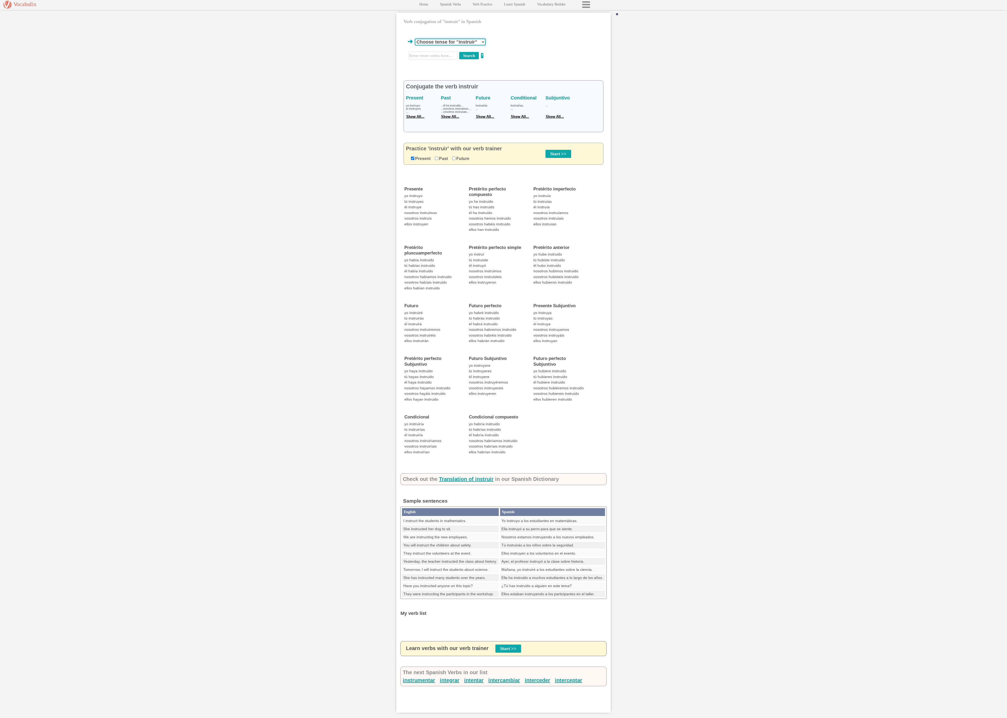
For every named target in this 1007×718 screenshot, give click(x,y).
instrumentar (419, 680)
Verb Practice (482, 4)
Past (443, 158)
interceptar (568, 680)
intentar (474, 680)
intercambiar (504, 680)
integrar (449, 680)
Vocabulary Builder (551, 4)
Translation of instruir (466, 479)
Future (462, 158)
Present (423, 158)
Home (423, 4)
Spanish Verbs (450, 4)
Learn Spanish (514, 4)
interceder (537, 680)
